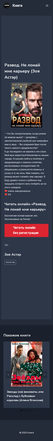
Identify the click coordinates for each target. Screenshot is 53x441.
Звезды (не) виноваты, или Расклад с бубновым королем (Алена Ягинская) (25, 396)
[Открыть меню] (47, 5)
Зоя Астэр (10, 262)
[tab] (21, 410)
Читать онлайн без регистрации (25, 230)
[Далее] (44, 374)
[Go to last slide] (8, 374)
